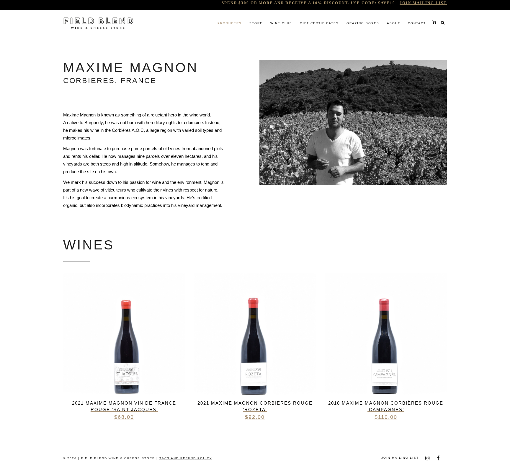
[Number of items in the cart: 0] (434, 22)
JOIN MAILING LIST (423, 3)
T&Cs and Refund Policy (185, 458)
